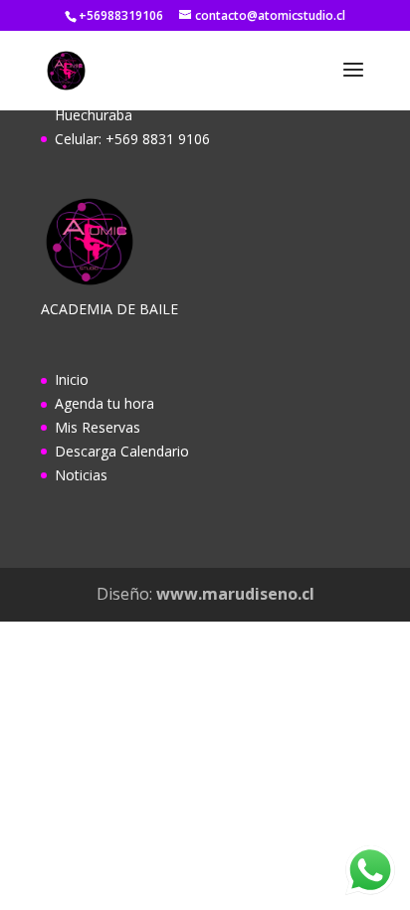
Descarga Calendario (122, 451)
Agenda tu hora (104, 403)
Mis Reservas (97, 427)
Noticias (81, 474)
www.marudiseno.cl (235, 594)
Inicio (72, 379)
